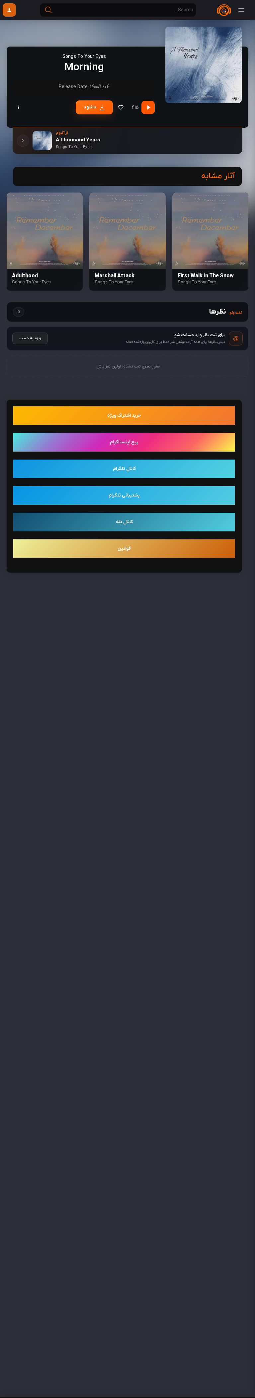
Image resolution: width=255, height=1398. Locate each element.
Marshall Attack (114, 276)
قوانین (124, 548)
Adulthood (25, 276)
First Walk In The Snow (206, 276)
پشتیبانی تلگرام (124, 495)
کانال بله (124, 522)
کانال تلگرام (124, 469)
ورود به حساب (30, 338)
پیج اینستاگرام (124, 442)
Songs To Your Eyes (84, 57)
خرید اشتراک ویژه (124, 415)
